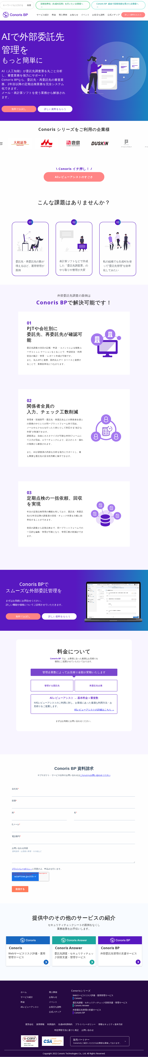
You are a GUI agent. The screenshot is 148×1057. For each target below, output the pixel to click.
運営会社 (29, 1024)
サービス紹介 (43, 14)
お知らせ (74, 14)
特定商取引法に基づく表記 (66, 1030)
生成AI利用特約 (65, 1024)
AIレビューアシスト (30, 1007)
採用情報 (40, 1024)
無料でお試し (19, 109)
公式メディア (114, 14)
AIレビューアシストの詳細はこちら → (94, 709)
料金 (54, 14)
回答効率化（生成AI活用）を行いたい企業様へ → (63, 5)
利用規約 (51, 1024)
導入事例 (63, 14)
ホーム (24, 992)
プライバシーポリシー (85, 1024)
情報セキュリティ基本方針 (110, 1024)
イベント (85, 14)
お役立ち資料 (98, 14)
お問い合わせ (88, 1030)
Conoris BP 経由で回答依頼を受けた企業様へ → (118, 5)
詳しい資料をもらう (133, 14)
